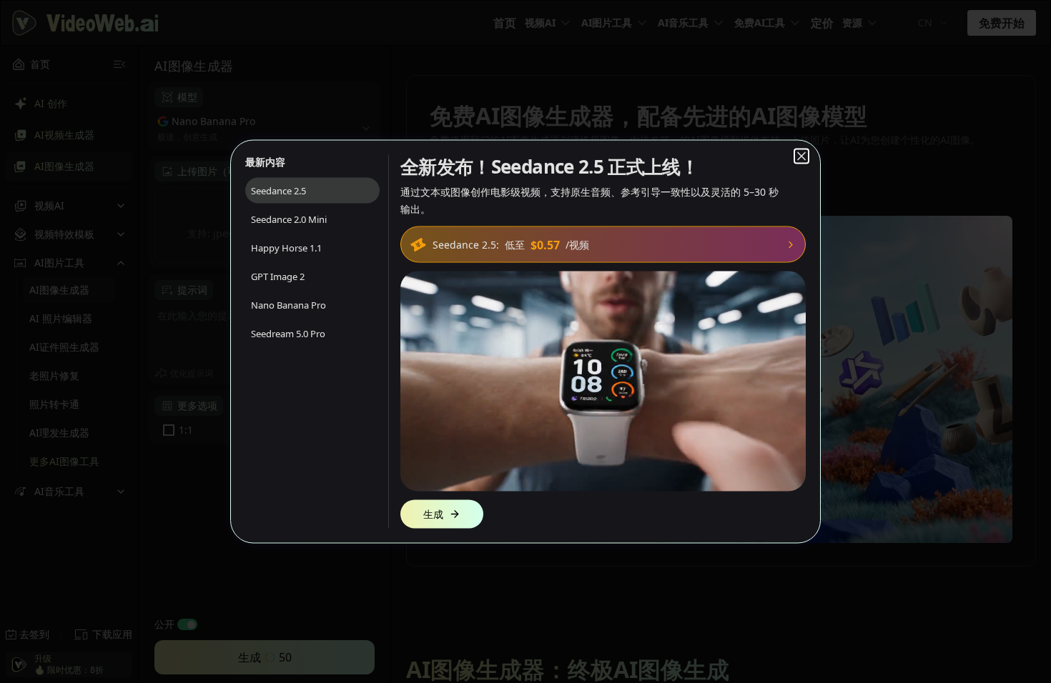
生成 (433, 514)
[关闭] (801, 156)
